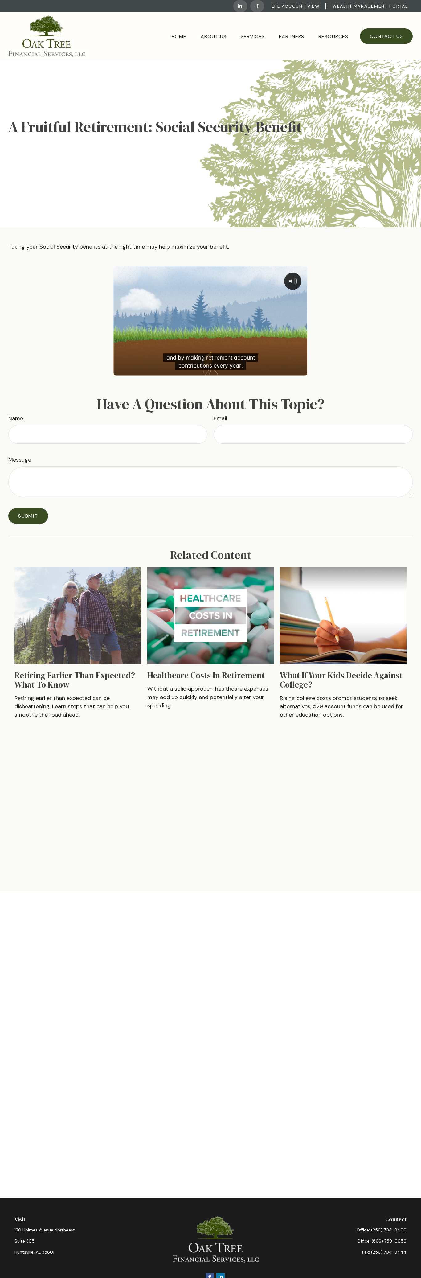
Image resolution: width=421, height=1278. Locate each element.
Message (19, 459)
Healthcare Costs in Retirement (206, 675)
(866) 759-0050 (389, 1241)
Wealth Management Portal (370, 6)
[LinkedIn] (240, 6)
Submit (28, 516)
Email (220, 418)
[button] (179, 36)
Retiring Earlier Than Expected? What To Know (74, 680)
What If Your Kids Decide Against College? (341, 680)
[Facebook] (257, 6)
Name (15, 418)
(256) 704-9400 (389, 1230)
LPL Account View (296, 6)
